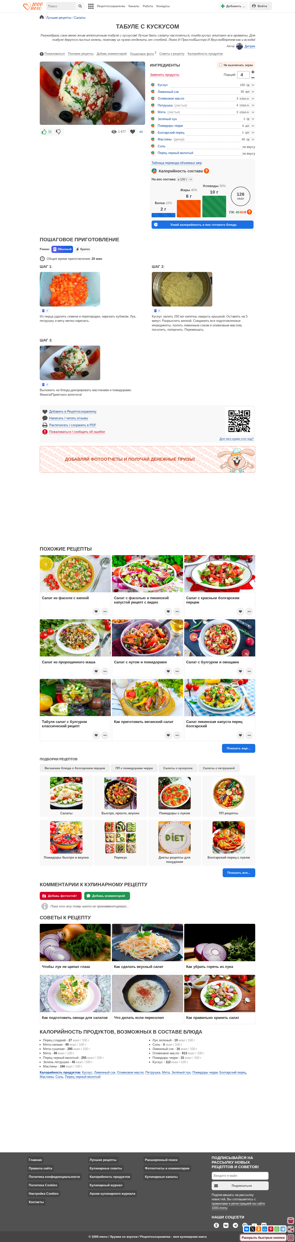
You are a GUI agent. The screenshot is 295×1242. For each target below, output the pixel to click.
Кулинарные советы (106, 1168)
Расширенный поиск (161, 1160)
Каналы (133, 6)
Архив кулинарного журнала (112, 1193)
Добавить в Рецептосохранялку (73, 411)
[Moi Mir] (264, 1229)
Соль (161, 146)
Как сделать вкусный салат (138, 967)
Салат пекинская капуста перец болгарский (214, 724)
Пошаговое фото (143, 53)
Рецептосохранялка (111, 6)
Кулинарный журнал (106, 1185)
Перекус (120, 857)
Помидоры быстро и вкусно (66, 857)
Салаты (66, 813)
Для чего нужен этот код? (237, 438)
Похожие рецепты (81, 53)
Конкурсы (163, 6)
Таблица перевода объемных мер (177, 163)
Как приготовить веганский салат (143, 722)
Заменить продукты (164, 74)
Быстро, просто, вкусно (120, 813)
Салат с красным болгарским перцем (212, 600)
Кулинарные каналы (161, 1176)
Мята (161, 112)
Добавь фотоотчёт (62, 895)
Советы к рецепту (171, 53)
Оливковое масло (171, 98)
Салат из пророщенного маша (68, 662)
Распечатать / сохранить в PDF (72, 425)
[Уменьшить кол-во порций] (253, 77)
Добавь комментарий (112, 53)
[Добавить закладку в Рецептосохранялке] (133, 131)
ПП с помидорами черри (134, 768)
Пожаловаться (54, 53)
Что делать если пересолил (139, 1018)
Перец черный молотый (175, 153)
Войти (262, 6)
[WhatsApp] (276, 1229)
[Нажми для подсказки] (206, 170)
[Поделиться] (290, 1229)
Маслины (165, 139)
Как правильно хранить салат (212, 1018)
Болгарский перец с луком (229, 857)
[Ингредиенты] (290, 1220)
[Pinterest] (270, 1229)
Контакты (36, 1202)
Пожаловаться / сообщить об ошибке (77, 432)
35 (50, 131)
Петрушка (165, 105)
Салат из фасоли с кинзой (65, 598)
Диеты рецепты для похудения (174, 860)
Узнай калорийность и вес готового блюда (203, 224)
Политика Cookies (43, 1185)
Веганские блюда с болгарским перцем (75, 768)
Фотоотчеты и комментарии (167, 1168)
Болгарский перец (171, 132)
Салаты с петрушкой (219, 768)
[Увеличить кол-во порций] (253, 71)
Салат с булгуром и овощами (212, 662)
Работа (148, 6)
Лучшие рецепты (103, 1160)
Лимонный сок (168, 92)
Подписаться (242, 1185)
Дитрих (250, 46)
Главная (35, 1160)
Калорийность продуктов (205, 53)
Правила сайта (40, 1168)
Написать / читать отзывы (68, 418)
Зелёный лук (167, 119)
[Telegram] (282, 1229)
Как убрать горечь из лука (210, 967)
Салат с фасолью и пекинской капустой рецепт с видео (141, 600)
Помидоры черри (170, 125)
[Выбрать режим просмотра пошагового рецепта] (45, 310)
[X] (252, 1229)
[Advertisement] (92, 168)
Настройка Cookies (44, 1193)
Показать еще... (238, 748)
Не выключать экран (238, 65)
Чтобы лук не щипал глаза (66, 967)
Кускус (163, 85)
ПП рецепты (228, 813)
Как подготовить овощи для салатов (75, 1018)
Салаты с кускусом (177, 768)
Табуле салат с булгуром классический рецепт (64, 724)
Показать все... (238, 872)
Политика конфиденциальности (54, 1176)
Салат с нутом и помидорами (140, 662)
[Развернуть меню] (290, 1237)
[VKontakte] (246, 1229)
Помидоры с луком (174, 813)
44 (141, 131)
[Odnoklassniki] (258, 1229)
